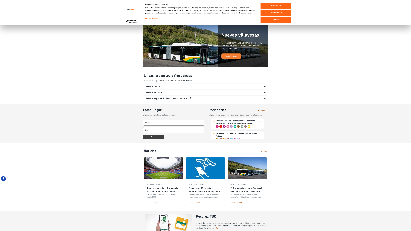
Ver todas (261, 110)
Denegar (276, 20)
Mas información (231, 56)
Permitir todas (276, 6)
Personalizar (274, 13)
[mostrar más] (260, 121)
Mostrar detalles (151, 19)
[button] (205, 87)
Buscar (153, 137)
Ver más (215, 228)
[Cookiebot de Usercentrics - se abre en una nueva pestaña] (131, 21)
